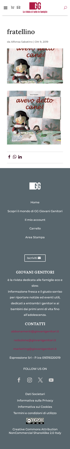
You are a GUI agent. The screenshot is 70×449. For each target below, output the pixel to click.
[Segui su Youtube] (51, 380)
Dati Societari (35, 394)
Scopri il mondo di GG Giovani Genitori (35, 211)
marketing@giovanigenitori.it (35, 349)
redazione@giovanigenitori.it (35, 340)
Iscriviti (32, 258)
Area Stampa (35, 237)
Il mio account (35, 220)
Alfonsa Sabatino (22, 41)
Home (35, 202)
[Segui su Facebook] (19, 380)
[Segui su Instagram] (29, 380)
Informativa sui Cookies (35, 407)
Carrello (35, 228)
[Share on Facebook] (9, 157)
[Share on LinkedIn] (20, 157)
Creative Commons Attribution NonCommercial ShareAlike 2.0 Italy (35, 431)
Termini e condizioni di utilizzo (35, 413)
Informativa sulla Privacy (35, 400)
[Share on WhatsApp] (14, 157)
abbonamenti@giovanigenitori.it (35, 331)
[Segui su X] (40, 380)
